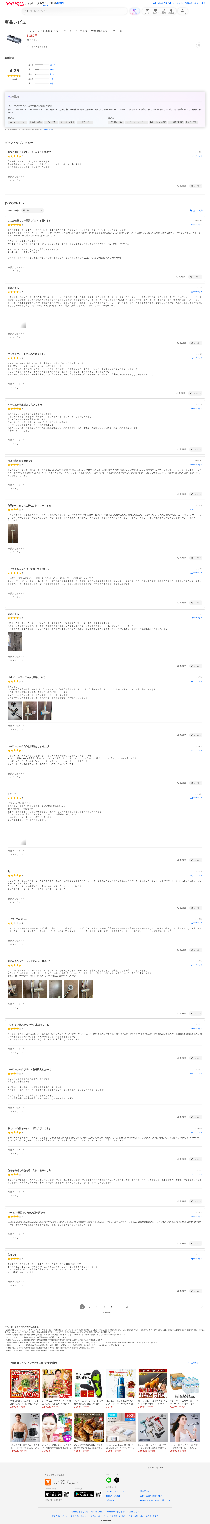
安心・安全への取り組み (151, 1496)
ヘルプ (202, 3)
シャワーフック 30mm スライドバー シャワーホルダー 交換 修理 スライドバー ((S (74, 31)
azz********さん (196, 156)
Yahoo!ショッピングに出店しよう (183, 3)
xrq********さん (196, 292)
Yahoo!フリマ (133, 1512)
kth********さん (196, 409)
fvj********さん (197, 358)
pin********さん (196, 923)
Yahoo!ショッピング (79, 1512)
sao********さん (196, 465)
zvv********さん (196, 1175)
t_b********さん (196, 618)
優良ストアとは (113, 1496)
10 (127, 1307)
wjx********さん (196, 965)
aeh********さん (196, 798)
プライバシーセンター (79, 1516)
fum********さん (196, 1217)
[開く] (13, 533)
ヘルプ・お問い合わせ (135, 1516)
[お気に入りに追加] (199, 45)
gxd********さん (196, 510)
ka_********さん (196, 875)
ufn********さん (196, 1029)
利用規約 (93, 1516)
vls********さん (196, 750)
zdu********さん (196, 573)
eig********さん (196, 1132)
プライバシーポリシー (60, 1516)
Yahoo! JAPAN (160, 3)
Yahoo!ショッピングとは (117, 1491)
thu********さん (196, 681)
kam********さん (196, 1074)
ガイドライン (103, 1516)
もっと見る (193, 1363)
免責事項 (113, 1516)
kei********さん (196, 225)
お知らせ (110, 1500)
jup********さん (196, 1259)
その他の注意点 (46, 129)
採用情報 (122, 1516)
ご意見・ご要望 (152, 1516)
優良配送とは (146, 1491)
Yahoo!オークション (116, 1512)
